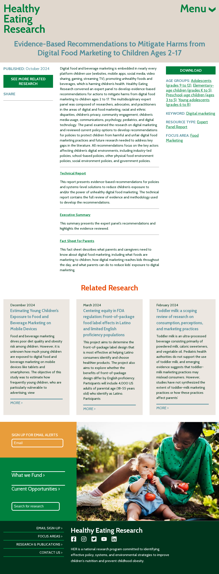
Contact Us (50, 552)
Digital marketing (200, 113)
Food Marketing (182, 138)
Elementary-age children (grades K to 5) (190, 88)
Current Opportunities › (36, 489)
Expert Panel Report (187, 124)
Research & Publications (38, 544)
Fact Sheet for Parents (77, 241)
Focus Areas (49, 536)
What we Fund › (28, 475)
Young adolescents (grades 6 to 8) (188, 102)
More (15, 402)
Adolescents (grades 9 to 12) (189, 83)
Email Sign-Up (48, 528)
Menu (194, 8)
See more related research (28, 81)
